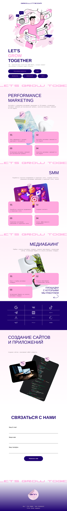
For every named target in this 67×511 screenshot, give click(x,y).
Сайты (42, 75)
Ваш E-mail (13, 427)
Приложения (29, 75)
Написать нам (33, 458)
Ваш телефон (13, 447)
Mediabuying (15, 75)
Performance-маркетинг (20, 71)
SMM (38, 71)
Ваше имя (12, 437)
